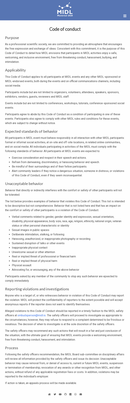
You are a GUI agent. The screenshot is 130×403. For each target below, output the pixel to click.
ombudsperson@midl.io (32, 315)
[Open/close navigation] (125, 16)
